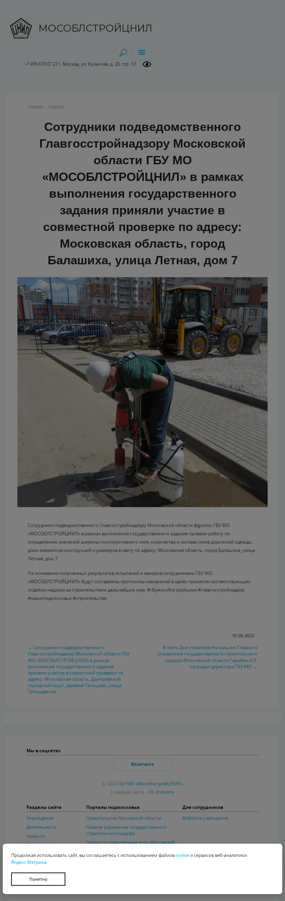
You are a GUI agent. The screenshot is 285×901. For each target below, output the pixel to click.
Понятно (38, 879)
